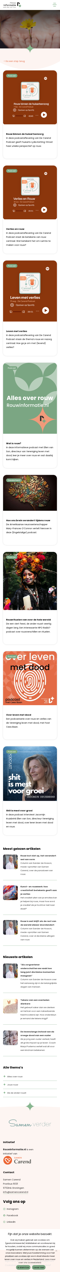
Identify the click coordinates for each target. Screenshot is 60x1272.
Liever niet (39, 1267)
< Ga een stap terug (14, 61)
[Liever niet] (56, 1250)
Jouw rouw (12, 1084)
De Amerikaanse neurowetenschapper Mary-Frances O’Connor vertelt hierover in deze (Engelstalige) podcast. (29, 526)
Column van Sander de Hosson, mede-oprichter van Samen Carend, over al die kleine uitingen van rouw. (38, 930)
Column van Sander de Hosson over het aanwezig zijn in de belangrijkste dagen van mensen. (38, 975)
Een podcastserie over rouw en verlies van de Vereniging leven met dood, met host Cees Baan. (28, 720)
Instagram (13, 1209)
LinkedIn (11, 1221)
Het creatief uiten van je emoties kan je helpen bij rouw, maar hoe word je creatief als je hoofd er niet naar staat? (38, 897)
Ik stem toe (23, 1267)
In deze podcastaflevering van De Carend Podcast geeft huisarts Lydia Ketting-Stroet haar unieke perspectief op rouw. (29, 140)
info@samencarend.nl (15, 1192)
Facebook (12, 1215)
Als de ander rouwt (16, 1092)
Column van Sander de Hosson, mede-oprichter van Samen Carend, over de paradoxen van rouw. (38, 865)
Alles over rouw (15, 1076)
